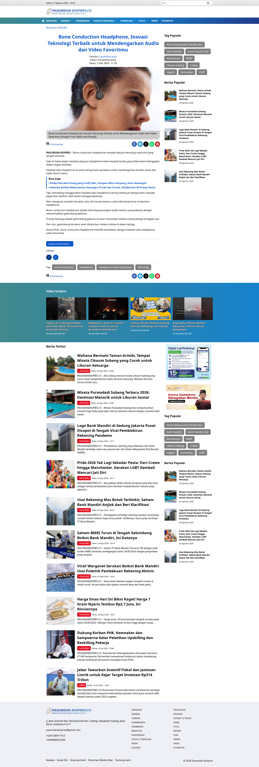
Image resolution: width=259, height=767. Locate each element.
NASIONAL (84, 441)
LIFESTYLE (84, 371)
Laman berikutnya (58, 243)
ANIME (176, 739)
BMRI (189, 58)
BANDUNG (137, 730)
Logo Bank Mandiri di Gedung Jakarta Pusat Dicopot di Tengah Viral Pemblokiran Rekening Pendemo (195, 134)
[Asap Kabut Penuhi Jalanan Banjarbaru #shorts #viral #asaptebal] (193, 308)
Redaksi (50, 760)
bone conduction (64, 267)
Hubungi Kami (78, 760)
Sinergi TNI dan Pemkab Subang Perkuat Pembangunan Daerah (150, 324)
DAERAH (65, 20)
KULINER (136, 747)
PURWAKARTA (138, 722)
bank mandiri (174, 51)
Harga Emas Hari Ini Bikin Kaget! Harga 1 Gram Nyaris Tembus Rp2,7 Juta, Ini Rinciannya (113, 604)
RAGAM (62, 27)
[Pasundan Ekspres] (68, 11)
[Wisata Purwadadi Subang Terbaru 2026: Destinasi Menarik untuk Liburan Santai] (171, 116)
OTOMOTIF (167, 20)
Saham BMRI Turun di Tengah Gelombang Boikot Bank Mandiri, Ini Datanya (114, 535)
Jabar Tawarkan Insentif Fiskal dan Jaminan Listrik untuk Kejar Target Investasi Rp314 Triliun (116, 674)
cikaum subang (175, 65)
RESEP (135, 743)
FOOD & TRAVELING (104, 20)
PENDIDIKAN (82, 20)
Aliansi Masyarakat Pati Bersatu (184, 44)
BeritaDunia (173, 58)
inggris (171, 72)
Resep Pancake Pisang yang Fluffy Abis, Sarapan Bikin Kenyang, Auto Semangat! (98, 183)
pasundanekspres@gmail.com (63, 730)
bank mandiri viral (198, 51)
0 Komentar (56, 144)
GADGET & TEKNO (182, 718)
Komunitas (187, 72)
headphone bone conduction (115, 267)
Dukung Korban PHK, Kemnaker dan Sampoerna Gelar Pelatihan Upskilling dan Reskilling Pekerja (115, 637)
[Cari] (208, 3)
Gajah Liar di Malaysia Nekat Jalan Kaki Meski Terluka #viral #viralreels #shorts (64, 326)
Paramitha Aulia (108, 56)
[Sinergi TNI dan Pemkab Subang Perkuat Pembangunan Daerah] (151, 308)
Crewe (193, 65)
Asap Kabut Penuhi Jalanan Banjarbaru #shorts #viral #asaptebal (189, 326)
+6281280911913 (55, 735)
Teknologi (143, 267)
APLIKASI (177, 714)
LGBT (202, 72)
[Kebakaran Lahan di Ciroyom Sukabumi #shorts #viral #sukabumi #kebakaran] (108, 308)
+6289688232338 (55, 739)
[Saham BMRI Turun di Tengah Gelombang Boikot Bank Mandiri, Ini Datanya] (60, 544)
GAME (176, 722)
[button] (66, 21)
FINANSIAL (84, 614)
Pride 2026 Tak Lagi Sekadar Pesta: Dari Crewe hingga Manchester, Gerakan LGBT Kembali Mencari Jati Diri (193, 155)
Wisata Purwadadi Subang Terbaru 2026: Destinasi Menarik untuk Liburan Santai (195, 114)
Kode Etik (62, 760)
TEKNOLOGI (126, 20)
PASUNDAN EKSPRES (58, 152)
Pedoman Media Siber (100, 760)
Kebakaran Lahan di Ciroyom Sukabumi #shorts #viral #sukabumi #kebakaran (105, 326)
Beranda (51, 27)
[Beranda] (43, 21)
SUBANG (136, 718)
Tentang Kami (123, 760)
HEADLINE (51, 20)
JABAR (82, 685)
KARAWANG (137, 726)
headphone (86, 267)
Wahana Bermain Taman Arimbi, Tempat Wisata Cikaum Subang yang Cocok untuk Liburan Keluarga (195, 94)
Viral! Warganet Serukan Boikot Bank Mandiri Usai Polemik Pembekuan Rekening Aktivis (118, 568)
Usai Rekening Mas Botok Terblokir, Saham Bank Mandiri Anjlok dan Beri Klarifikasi (194, 174)
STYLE (142, 20)
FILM (175, 735)
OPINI (154, 20)
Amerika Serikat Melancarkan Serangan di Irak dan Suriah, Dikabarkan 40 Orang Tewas (102, 187)
